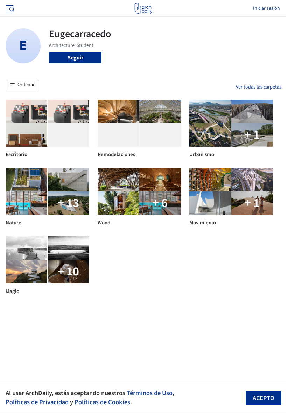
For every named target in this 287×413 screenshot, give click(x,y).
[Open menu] (9, 8)
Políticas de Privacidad (37, 402)
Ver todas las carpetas (258, 87)
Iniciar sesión (266, 8)
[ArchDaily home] (143, 8)
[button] (22, 85)
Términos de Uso (150, 393)
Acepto (263, 398)
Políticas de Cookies (102, 402)
